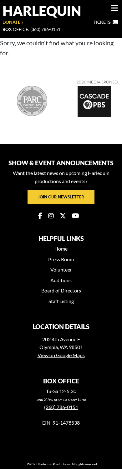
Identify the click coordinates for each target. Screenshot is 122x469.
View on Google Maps (61, 355)
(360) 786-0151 (61, 407)
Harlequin (42, 10)
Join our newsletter (61, 196)
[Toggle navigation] (114, 8)
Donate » (13, 22)
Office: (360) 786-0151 (31, 29)
